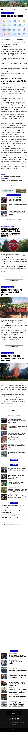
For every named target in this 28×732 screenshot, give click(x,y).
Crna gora (11, 172)
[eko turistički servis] (14, 192)
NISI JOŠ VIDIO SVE (6, 521)
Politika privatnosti (14, 722)
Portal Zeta (10, 185)
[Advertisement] (14, 588)
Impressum (22, 722)
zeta (23, 172)
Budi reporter (15, 724)
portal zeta (18, 172)
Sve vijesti (6, 722)
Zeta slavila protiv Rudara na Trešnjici (10, 524)
